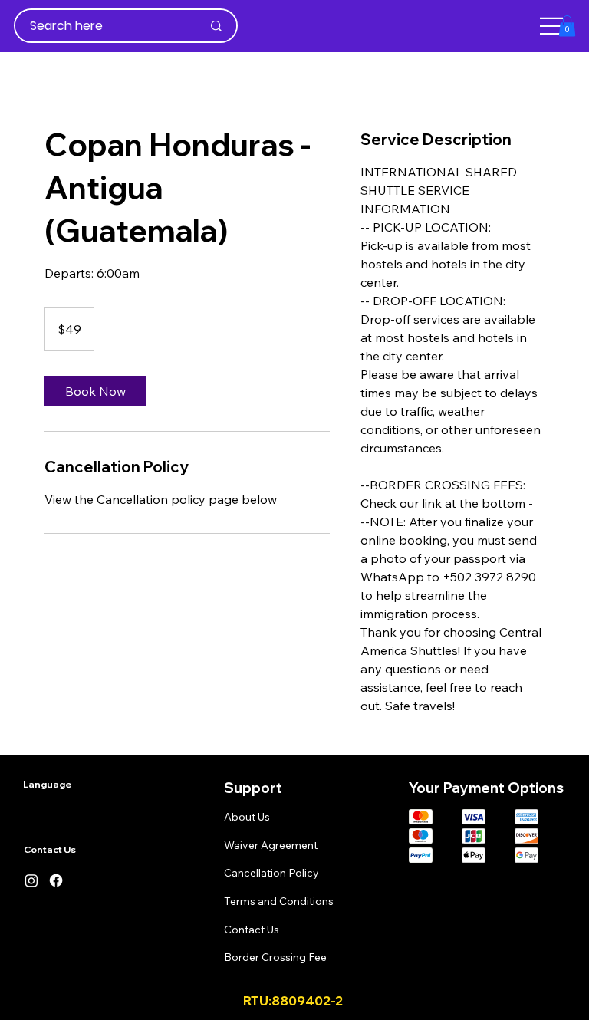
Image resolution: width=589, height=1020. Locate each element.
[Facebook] (56, 880)
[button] (567, 25)
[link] (95, 391)
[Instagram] (31, 880)
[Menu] (552, 26)
